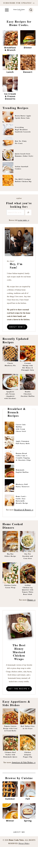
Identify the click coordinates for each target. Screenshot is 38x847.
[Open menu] (7, 10)
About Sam (16, 327)
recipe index (22, 220)
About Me (19, 832)
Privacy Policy (24, 843)
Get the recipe (17, 689)
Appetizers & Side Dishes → (23, 762)
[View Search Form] (30, 10)
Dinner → (31, 599)
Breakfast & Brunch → (23, 509)
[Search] (28, 212)
